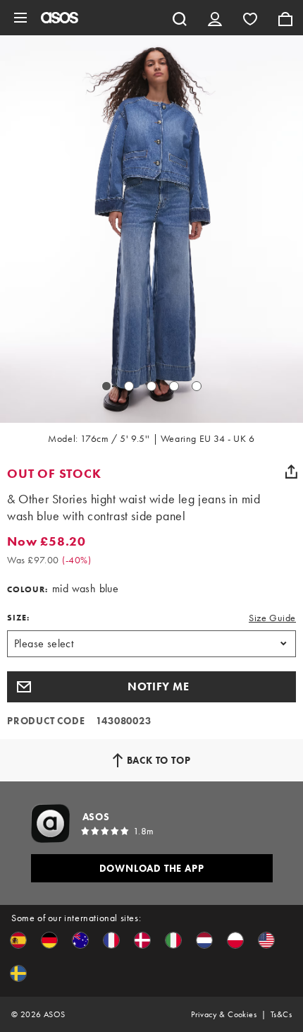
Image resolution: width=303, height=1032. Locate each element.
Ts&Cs (281, 1014)
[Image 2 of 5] (129, 386)
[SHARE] (291, 471)
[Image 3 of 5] (151, 386)
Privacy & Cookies (223, 1014)
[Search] (179, 17)
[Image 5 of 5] (196, 386)
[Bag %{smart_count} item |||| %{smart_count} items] (285, 17)
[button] (151, 686)
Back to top (159, 760)
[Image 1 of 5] (106, 386)
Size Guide (272, 617)
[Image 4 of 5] (174, 386)
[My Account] (215, 17)
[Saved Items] (250, 17)
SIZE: (18, 617)
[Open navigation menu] (20, 17)
